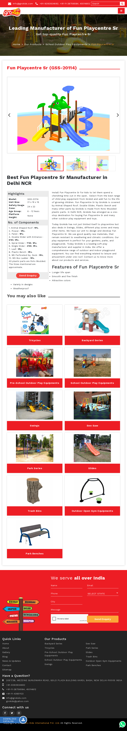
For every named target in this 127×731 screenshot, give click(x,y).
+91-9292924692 (49, 3)
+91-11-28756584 (69, 3)
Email (90, 585)
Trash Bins (91, 656)
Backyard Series (53, 643)
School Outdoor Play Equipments (66, 44)
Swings (48, 664)
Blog (4, 656)
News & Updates (11, 661)
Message (55, 609)
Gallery (6, 652)
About (5, 648)
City (53, 601)
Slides (89, 652)
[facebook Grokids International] (5, 713)
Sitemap (7, 669)
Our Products (32, 44)
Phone (54, 593)
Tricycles (50, 648)
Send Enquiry (28, 275)
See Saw (91, 643)
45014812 (85, 3)
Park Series (92, 648)
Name (54, 585)
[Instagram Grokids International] (12, 713)
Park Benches (93, 665)
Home (16, 44)
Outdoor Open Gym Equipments (103, 661)
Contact (6, 665)
